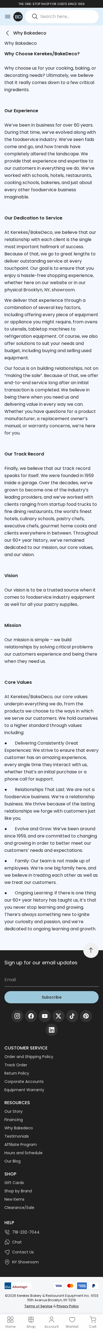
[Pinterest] (86, 1016)
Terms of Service (38, 1306)
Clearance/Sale (19, 1207)
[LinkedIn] (52, 1030)
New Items (14, 1199)
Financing (13, 1119)
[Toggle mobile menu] (7, 16)
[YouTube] (45, 1016)
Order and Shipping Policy (28, 1056)
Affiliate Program (20, 1144)
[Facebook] (31, 1016)
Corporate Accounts (24, 1081)
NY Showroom (25, 1262)
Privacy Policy (68, 1306)
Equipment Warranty (24, 1090)
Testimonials (16, 1136)
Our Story (13, 1111)
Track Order (15, 1065)
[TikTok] (72, 1016)
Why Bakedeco (18, 1128)
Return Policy (16, 1073)
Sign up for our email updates (40, 962)
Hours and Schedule (23, 1153)
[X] (58, 1016)
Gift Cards (14, 1182)
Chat (17, 1242)
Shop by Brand (18, 1191)
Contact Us (23, 1252)
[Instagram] (17, 1016)
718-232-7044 (26, 1232)
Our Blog (12, 1161)
